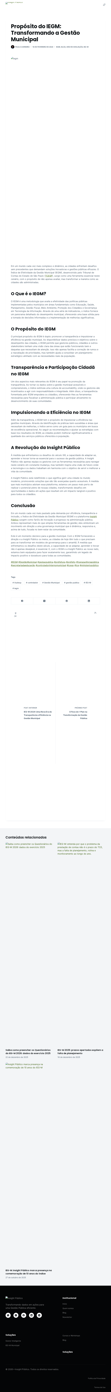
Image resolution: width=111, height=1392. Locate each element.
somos (71, 1308)
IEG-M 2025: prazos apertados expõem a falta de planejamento (80, 1052)
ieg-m (86, 47)
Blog (63, 47)
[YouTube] (39, 1315)
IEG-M (87, 582)
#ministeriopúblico (89, 565)
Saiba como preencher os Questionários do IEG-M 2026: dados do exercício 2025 (28, 1052)
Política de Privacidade (96, 1378)
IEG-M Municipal (12, 1345)
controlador (32, 582)
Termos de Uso (99, 1387)
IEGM (58, 47)
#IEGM (14, 562)
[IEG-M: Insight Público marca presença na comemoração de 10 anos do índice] (29, 1164)
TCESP (48, 275)
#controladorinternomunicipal (51, 565)
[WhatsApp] (8, 1315)
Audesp (17, 582)
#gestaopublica (45, 562)
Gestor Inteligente (13, 1341)
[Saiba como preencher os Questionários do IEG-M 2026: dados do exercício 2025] (29, 944)
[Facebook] (22, 600)
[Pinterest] (67, 600)
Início (65, 1304)
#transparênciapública (87, 562)
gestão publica (71, 582)
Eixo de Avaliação (75, 47)
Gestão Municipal (51, 582)
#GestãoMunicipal (27, 562)
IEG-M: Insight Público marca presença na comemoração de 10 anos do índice (29, 1272)
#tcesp (70, 565)
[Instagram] (16, 1315)
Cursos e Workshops (71, 1335)
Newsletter (67, 1317)
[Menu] (104, 5)
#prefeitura (59, 562)
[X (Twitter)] (44, 600)
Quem (65, 1308)
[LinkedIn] (89, 600)
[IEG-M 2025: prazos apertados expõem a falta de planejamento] (81, 944)
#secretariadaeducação (23, 565)
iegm (16, 588)
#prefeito (71, 562)
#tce (76, 565)
